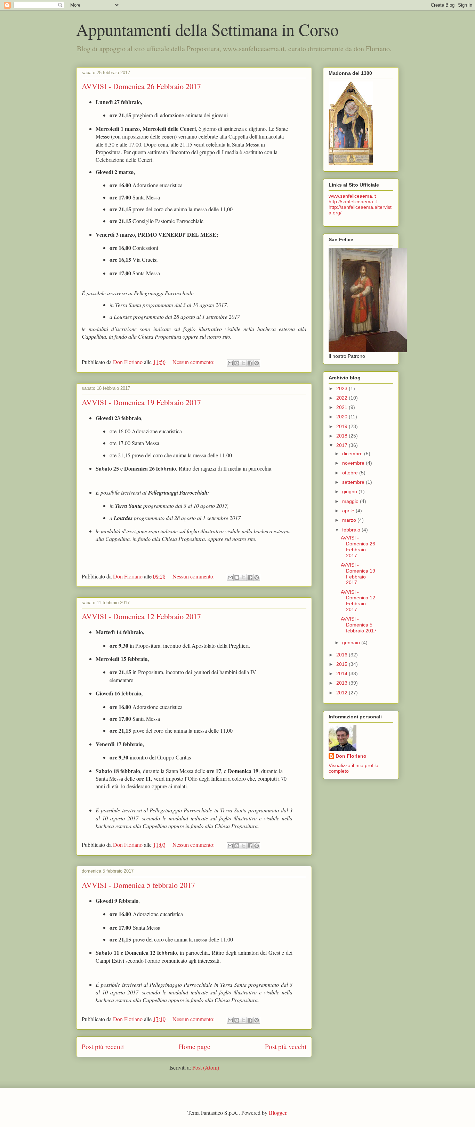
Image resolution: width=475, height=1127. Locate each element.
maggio (351, 501)
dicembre (353, 453)
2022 (342, 398)
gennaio (351, 642)
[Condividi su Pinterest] (256, 363)
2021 (342, 407)
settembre (354, 482)
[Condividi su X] (243, 363)
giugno (350, 491)
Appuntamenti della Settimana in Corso (207, 29)
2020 (342, 416)
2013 (342, 683)
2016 (342, 654)
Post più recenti (103, 1046)
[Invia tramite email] (230, 363)
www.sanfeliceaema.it (352, 196)
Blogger (277, 1112)
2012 (342, 692)
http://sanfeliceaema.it (353, 201)
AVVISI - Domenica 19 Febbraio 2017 (141, 402)
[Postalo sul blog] (236, 363)
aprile (349, 510)
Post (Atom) (205, 1067)
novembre (354, 463)
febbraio (352, 530)
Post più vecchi (285, 1046)
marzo (349, 520)
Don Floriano (351, 756)
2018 (342, 436)
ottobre (350, 472)
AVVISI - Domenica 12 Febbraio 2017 (141, 616)
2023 (342, 388)
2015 (342, 664)
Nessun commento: (194, 361)
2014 (342, 673)
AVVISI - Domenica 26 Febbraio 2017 (141, 86)
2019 (342, 426)
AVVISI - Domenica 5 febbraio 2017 (138, 885)
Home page (194, 1046)
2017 (342, 445)
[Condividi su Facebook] (250, 363)
